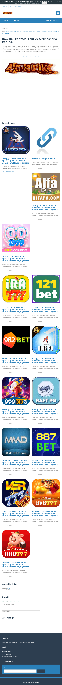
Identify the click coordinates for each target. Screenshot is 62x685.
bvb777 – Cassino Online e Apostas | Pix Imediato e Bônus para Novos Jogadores (45, 513)
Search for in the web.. (20, 57)
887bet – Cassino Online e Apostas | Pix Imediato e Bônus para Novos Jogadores (45, 462)
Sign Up (5, 6)
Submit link (18, 6)
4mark (35, 680)
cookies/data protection (33, 3)
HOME (6, 20)
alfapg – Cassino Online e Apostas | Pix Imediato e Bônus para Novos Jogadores (45, 207)
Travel (8, 588)
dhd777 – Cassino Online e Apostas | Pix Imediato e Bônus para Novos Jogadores (15, 564)
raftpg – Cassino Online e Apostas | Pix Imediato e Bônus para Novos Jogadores (45, 411)
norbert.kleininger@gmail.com (9, 656)
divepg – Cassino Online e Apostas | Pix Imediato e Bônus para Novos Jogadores (45, 360)
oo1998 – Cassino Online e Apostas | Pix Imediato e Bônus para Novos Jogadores (15, 258)
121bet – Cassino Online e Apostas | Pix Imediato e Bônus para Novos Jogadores (45, 309)
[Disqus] (31, 99)
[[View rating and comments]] (8, 171)
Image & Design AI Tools (43, 158)
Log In (11, 6)
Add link (16, 20)
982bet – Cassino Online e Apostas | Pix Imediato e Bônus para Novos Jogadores (15, 360)
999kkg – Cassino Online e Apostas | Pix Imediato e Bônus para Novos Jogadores (15, 411)
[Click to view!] (31, 68)
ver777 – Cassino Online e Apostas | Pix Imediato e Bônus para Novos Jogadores (15, 513)
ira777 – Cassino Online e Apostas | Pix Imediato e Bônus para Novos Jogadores (15, 309)
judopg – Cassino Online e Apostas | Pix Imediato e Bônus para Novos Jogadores (15, 160)
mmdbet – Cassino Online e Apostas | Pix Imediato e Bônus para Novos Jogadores (15, 462)
